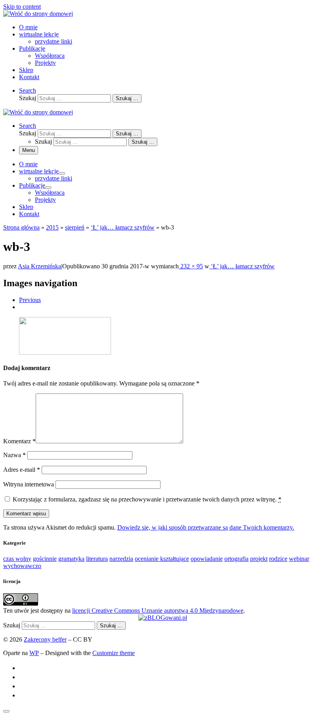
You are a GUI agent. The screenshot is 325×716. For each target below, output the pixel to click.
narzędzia (121, 558)
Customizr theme (113, 653)
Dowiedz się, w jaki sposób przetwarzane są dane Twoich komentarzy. (205, 527)
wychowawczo (22, 565)
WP (34, 653)
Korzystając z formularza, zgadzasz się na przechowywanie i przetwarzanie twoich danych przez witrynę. (147, 499)
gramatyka (71, 558)
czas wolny (17, 558)
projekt (259, 558)
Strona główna (21, 227)
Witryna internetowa (28, 484)
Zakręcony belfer (45, 639)
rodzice (278, 558)
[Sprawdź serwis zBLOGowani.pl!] (162, 617)
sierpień (74, 227)
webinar (299, 558)
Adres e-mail (21, 469)
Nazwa (14, 455)
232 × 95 (191, 266)
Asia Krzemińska (39, 266)
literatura (97, 558)
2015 (52, 227)
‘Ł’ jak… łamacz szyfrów (123, 227)
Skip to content (22, 6)
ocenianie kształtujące (162, 558)
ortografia (236, 558)
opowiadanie (207, 558)
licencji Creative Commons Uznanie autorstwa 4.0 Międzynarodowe (157, 610)
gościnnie (45, 558)
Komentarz (19, 441)
